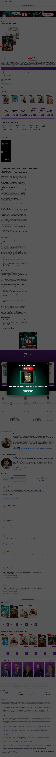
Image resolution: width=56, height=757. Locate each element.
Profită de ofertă (28, 391)
